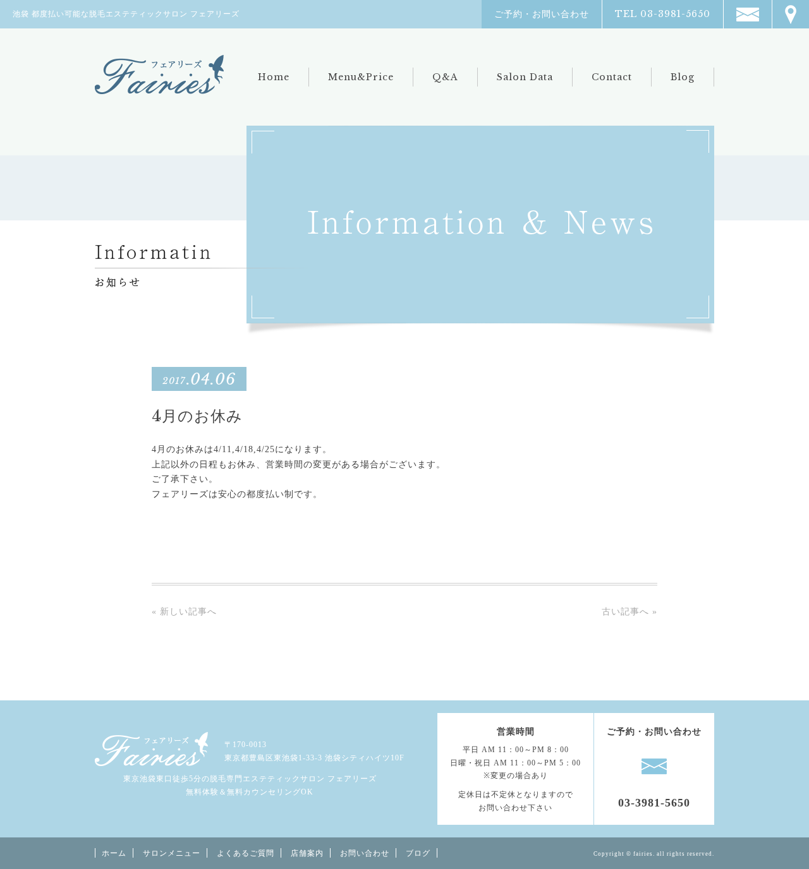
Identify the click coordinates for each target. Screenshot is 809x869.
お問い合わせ (364, 853)
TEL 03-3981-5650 (662, 14)
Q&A (445, 77)
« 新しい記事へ (184, 611)
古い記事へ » (629, 611)
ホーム (114, 853)
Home (273, 77)
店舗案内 (307, 853)
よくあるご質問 (245, 853)
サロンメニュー (171, 853)
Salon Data (525, 77)
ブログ (418, 853)
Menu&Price (361, 77)
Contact (612, 77)
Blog (683, 77)
